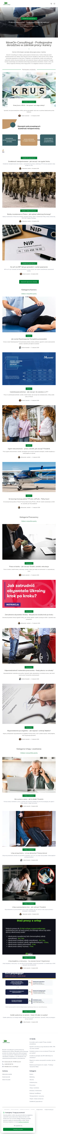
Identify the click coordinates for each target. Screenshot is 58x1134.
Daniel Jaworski (6, 1077)
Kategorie (33, 1071)
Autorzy (5, 1071)
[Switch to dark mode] (51, 3)
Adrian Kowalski (6, 1079)
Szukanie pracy (33, 1082)
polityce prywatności (24, 1122)
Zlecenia (32, 1079)
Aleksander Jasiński (7, 1074)
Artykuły (32, 1039)
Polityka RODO (39, 1109)
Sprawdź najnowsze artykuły (29, 282)
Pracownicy (29, 563)
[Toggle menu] (54, 3)
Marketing (32, 1077)
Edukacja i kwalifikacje (35, 1093)
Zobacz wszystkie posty (29, 294)
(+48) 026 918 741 (8, 1064)
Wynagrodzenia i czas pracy (37, 1096)
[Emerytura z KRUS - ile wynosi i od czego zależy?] (29, 89)
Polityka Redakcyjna (49, 1109)
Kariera (29, 335)
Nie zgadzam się (18, 1125)
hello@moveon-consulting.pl (11, 1066)
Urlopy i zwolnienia (29, 795)
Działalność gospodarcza (29, 18)
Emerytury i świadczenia (29, 101)
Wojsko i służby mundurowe (29, 210)
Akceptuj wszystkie (18, 1129)
